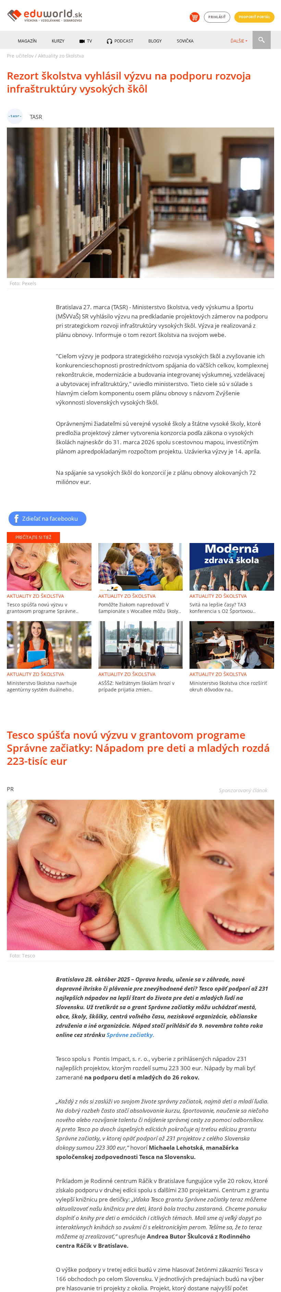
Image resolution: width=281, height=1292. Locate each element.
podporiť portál (254, 17)
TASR (36, 117)
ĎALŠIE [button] (237, 41)
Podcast (123, 41)
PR (10, 789)
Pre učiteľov (20, 55)
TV (89, 41)
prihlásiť (217, 17)
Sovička (185, 41)
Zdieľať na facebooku (50, 518)
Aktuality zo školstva (61, 55)
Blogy (155, 41)
